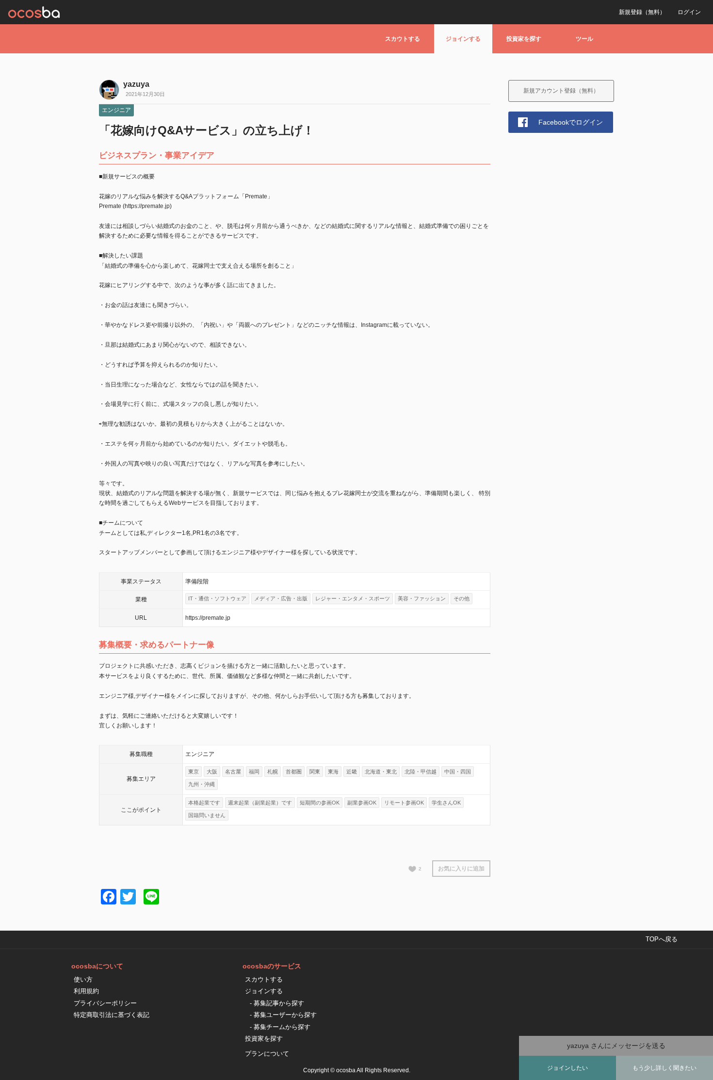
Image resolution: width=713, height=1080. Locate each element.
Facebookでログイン (570, 122)
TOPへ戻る (662, 939)
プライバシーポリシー (105, 1003)
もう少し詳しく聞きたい (664, 1067)
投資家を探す (523, 38)
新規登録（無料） (642, 12)
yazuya (136, 84)
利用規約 (86, 991)
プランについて (267, 1053)
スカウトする (402, 38)
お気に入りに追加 (461, 868)
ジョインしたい (567, 1067)
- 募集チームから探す (280, 1027)
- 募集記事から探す (277, 1003)
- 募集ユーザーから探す (283, 1014)
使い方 (83, 979)
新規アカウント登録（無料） (561, 90)
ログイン (689, 12)
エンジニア (116, 110)
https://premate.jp (207, 617)
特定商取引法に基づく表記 (111, 1014)
